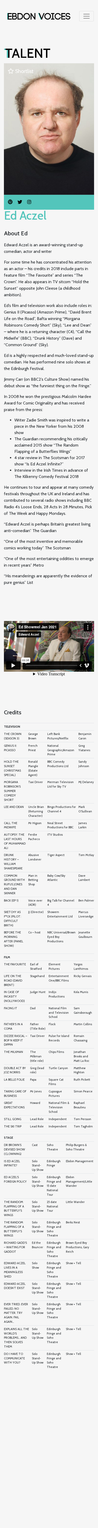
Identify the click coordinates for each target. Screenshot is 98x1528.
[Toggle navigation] (86, 16)
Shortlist (23, 71)
